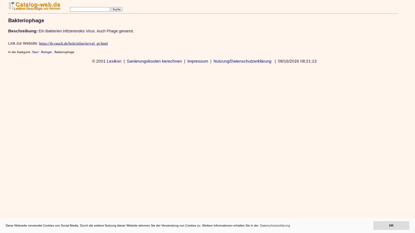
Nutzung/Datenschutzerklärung (242, 61)
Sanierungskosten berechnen (154, 61)
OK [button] (391, 225)
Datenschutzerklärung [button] (275, 225)
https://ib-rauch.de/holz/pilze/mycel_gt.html (73, 43)
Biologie (46, 52)
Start (35, 52)
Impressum (197, 61)
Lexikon (114, 61)
